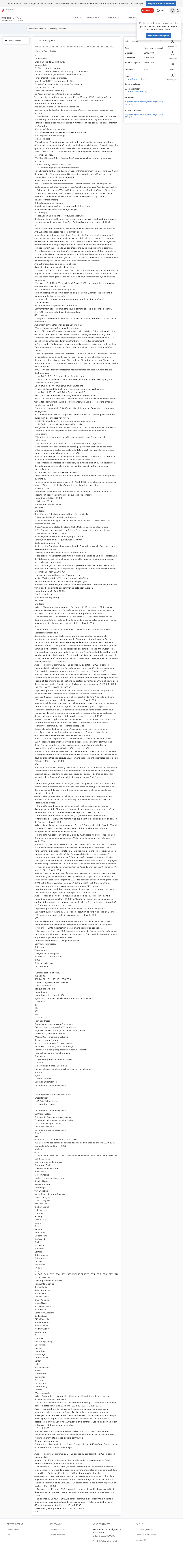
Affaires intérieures (138, 79)
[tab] (172, 43)
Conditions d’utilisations (145, 1535)
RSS (9, 1535)
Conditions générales (144, 1529)
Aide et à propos (57, 1529)
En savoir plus (138, 3)
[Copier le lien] (137, 97)
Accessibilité (140, 1540)
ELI (51, 1540)
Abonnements (13, 1529)
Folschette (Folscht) (138, 91)
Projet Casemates (57, 1535)
